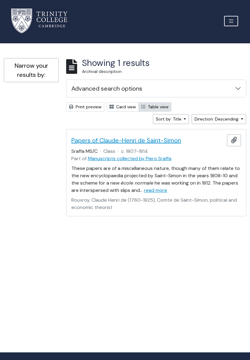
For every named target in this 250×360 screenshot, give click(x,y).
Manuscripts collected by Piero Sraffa (129, 158)
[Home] (43, 20)
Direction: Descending (217, 119)
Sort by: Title (169, 119)
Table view (158, 107)
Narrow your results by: (31, 70)
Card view (125, 107)
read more (155, 190)
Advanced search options (106, 88)
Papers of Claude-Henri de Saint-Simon (126, 140)
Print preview (88, 107)
